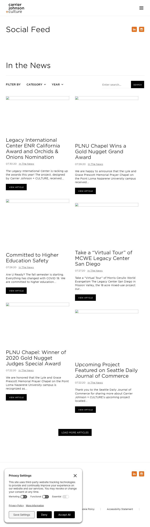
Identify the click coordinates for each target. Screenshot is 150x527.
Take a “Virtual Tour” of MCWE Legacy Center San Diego (103, 258)
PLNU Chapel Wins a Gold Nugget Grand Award (100, 151)
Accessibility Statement (120, 509)
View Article (16, 187)
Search (137, 84)
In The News (26, 163)
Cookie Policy (86, 509)
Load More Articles (75, 432)
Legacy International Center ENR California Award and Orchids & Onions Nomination (33, 148)
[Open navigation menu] (141, 8)
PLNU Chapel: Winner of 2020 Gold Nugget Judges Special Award (36, 357)
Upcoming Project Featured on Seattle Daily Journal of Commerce (106, 370)
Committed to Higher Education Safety (32, 257)
